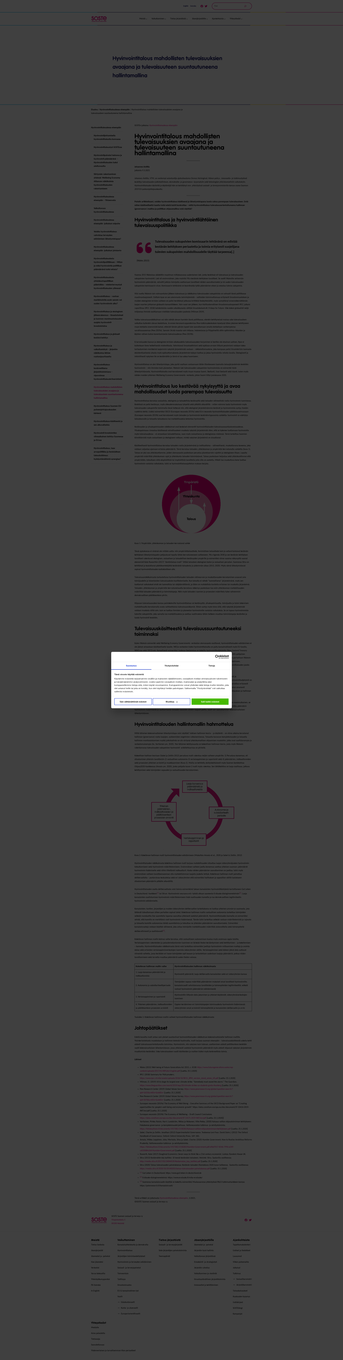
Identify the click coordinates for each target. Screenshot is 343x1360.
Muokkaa (170, 702)
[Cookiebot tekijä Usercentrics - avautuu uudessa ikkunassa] (217, 657)
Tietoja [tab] (211, 665)
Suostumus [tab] (131, 665)
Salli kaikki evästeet (210, 702)
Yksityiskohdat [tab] (171, 665)
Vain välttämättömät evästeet (133, 702)
